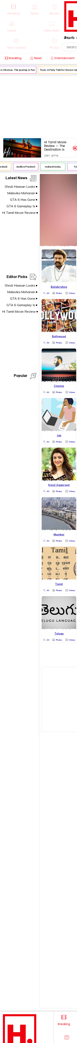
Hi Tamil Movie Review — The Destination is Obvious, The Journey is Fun (55, 146)
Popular (20, 376)
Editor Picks (17, 277)
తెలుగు (69, 38)
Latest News (16, 178)
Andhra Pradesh (24, 166)
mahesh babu (52, 166)
